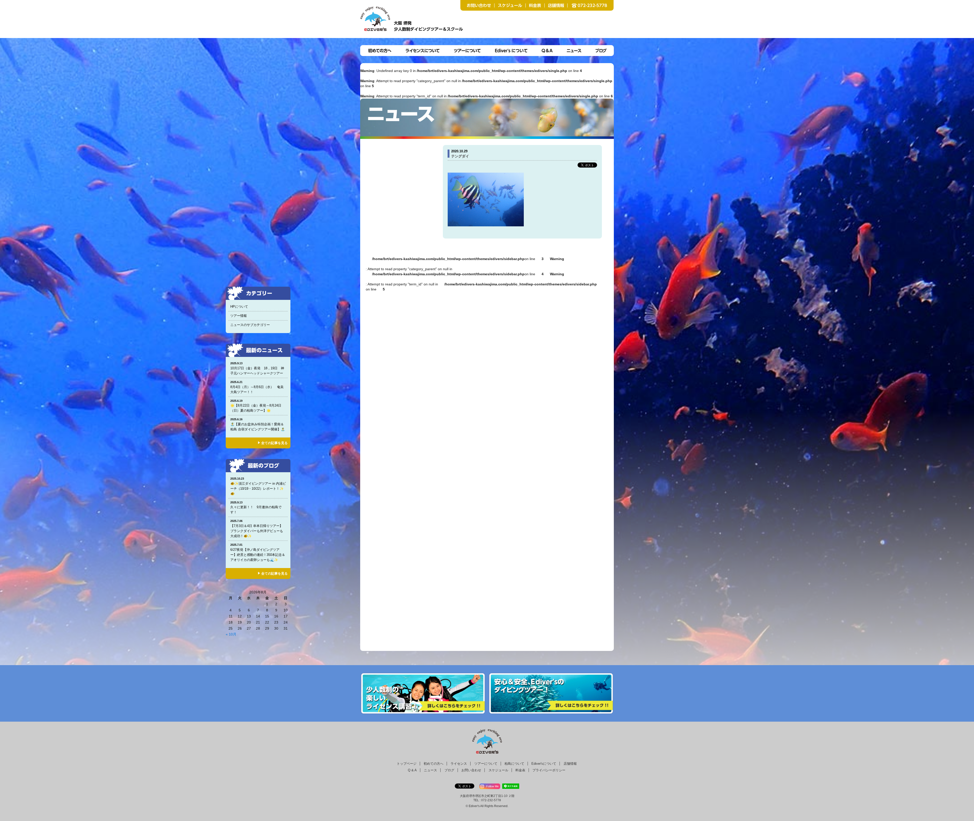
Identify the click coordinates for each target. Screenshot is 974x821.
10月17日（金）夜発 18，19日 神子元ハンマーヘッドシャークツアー (258, 368)
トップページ (406, 763)
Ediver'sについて (543, 763)
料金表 (520, 770)
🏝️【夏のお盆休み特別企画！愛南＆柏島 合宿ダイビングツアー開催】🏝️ (257, 424)
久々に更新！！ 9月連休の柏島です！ (256, 507)
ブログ (449, 770)
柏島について (514, 763)
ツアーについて (485, 763)
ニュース (430, 770)
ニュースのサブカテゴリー (250, 325)
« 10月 (231, 634)
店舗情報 (570, 763)
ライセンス (458, 763)
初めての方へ (433, 763)
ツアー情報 (238, 316)
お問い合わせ (471, 770)
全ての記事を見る (274, 443)
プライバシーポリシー (548, 770)
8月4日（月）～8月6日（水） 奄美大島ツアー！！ (257, 387)
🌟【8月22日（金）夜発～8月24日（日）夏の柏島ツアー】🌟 (255, 406)
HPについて (239, 306)
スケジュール (498, 770)
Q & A (412, 770)
